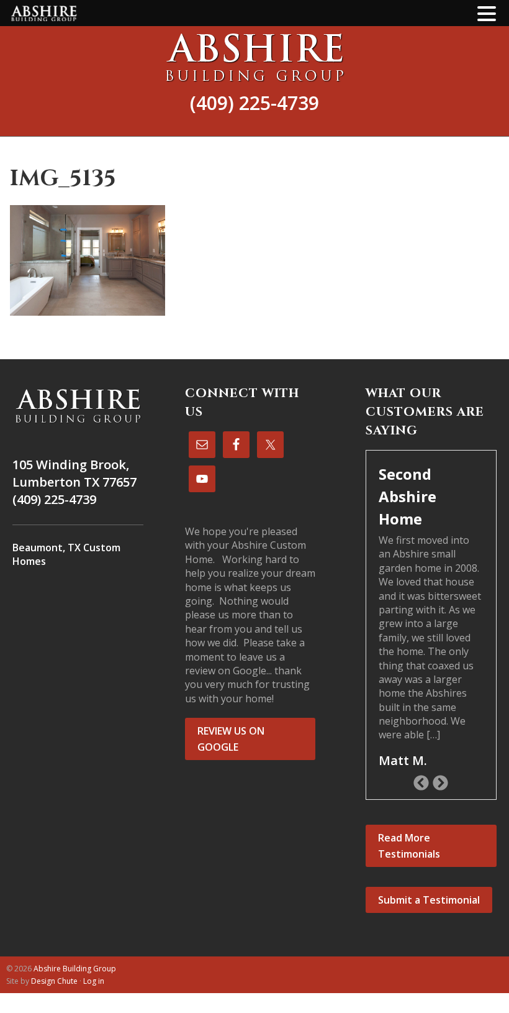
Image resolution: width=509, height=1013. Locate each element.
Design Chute (54, 981)
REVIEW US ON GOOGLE (230, 739)
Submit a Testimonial (429, 900)
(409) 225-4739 (254, 103)
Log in (93, 981)
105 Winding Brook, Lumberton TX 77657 (74, 473)
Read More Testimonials (409, 846)
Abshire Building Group (254, 57)
